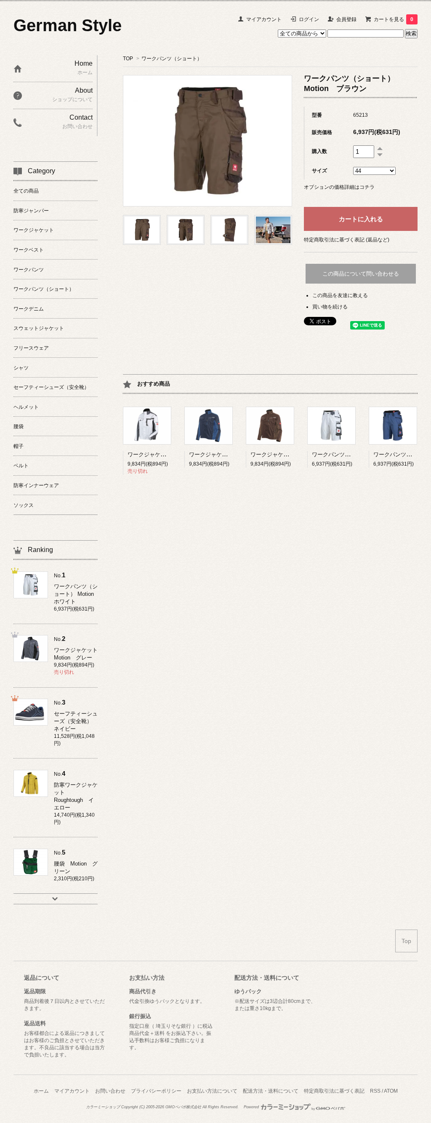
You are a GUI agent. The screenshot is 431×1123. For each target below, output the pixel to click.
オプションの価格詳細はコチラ (339, 187)
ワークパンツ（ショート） (171, 59)
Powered (252, 1107)
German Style (67, 25)
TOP (128, 59)
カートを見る (393, 19)
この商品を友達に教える (340, 295)
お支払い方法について (212, 1091)
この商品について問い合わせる (360, 274)
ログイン (309, 19)
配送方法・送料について (270, 1091)
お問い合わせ (110, 1091)
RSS (375, 1091)
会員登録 (346, 19)
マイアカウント (264, 19)
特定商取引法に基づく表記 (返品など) (346, 240)
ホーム (41, 1091)
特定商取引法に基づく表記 (334, 1091)
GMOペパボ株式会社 (183, 1107)
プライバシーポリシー (156, 1091)
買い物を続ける (330, 307)
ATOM (391, 1091)
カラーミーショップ (103, 1107)
